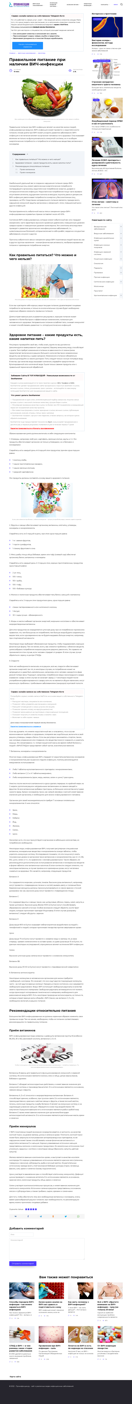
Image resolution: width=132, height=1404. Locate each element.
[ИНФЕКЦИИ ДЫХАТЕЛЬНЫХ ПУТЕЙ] (107, 198)
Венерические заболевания (100, 228)
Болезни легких (72, 4)
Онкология (98, 263)
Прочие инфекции (102, 277)
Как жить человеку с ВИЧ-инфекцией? (78, 1303)
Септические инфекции (104, 282)
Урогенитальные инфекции (105, 295)
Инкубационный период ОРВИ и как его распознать (107, 122)
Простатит (98, 291)
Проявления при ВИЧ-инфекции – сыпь (50, 1347)
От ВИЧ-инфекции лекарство (106, 1347)
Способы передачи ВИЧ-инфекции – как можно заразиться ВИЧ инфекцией (21, 1306)
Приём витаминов (27, 169)
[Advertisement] (107, 316)
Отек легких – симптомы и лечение (105, 203)
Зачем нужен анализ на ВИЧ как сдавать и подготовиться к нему (50, 1304)
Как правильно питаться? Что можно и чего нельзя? (38, 159)
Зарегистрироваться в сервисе (25, 726)
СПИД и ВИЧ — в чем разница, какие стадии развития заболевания (20, 1348)
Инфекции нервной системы (53, 4)
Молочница (99, 286)
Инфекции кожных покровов (102, 246)
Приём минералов (27, 172)
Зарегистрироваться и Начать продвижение (32, 428)
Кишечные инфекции (103, 259)
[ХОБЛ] (107, 156)
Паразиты (104, 4)
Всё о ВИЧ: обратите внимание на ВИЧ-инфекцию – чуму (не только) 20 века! (108, 1306)
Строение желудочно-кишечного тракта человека (106, 83)
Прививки (98, 273)
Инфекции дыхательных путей (104, 239)
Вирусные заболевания (104, 233)
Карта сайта (15, 1377)
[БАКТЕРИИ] (107, 36)
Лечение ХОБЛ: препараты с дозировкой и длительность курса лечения (106, 162)
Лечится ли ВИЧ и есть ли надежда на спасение (80, 1347)
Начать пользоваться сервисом (28, 45)
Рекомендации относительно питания (32, 166)
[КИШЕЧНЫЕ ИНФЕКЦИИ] (107, 78)
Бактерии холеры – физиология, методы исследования (102, 42)
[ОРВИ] (107, 117)
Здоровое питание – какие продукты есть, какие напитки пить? (43, 163)
